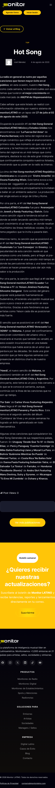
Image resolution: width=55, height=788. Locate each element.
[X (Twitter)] (17, 662)
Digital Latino (27, 744)
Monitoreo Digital (27, 683)
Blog (27, 753)
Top (27, 43)
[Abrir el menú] (50, 4)
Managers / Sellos (28, 727)
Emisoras (27, 714)
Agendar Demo (12, 12)
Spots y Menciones (27, 693)
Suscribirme (27, 612)
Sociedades (27, 723)
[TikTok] (32, 662)
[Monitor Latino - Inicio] (14, 4)
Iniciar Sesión (32, 12)
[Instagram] (10, 662)
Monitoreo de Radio (27, 679)
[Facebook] (2, 662)
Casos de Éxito (27, 748)
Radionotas (27, 697)
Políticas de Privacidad (9, 783)
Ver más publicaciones (27, 522)
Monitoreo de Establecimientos (27, 688)
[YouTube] (40, 662)
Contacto (27, 758)
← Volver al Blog (11, 29)
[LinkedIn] (25, 662)
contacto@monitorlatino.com (34, 783)
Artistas (28, 718)
